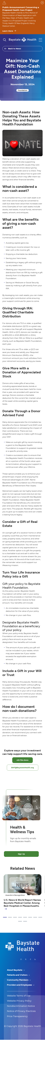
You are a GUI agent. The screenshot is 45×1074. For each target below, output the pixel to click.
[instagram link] (21, 959)
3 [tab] (15, 917)
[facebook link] (30, 959)
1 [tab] (5, 917)
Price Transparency (17, 1016)
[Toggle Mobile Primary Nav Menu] (40, 40)
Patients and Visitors (17, 975)
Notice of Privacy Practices (21, 1011)
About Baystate (15, 970)
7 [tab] (35, 917)
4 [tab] (20, 917)
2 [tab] (10, 917)
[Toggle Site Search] (4, 40)
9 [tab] (20, 921)
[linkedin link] (35, 959)
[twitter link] (25, 959)
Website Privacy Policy (19, 1001)
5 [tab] (25, 917)
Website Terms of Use (18, 995)
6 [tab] (30, 917)
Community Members (18, 980)
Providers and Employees (19, 985)
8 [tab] (40, 917)
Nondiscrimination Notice (21, 1006)
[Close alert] (42, 2)
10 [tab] (25, 921)
